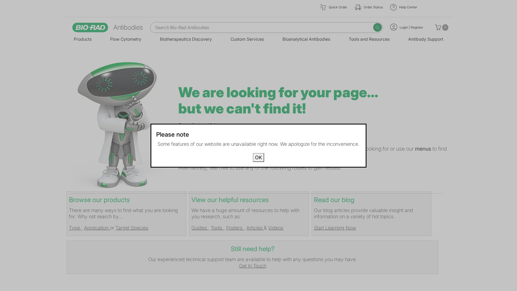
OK (258, 157)
